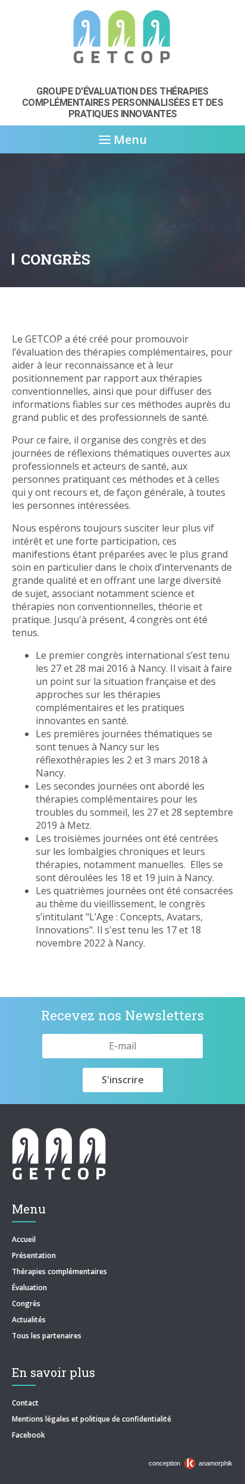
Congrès (26, 1303)
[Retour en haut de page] (223, 1472)
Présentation (34, 1255)
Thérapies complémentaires (59, 1271)
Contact (25, 1403)
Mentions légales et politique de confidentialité (91, 1419)
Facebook (28, 1435)
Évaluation (29, 1287)
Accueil (24, 1239)
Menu (129, 139)
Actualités (29, 1320)
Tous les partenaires (46, 1336)
